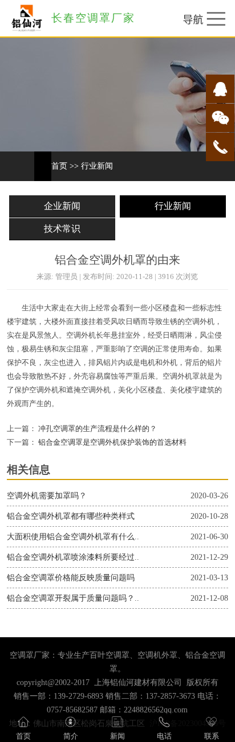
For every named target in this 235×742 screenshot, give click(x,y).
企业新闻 (62, 206)
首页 (59, 166)
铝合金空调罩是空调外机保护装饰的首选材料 (112, 442)
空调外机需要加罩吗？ (47, 495)
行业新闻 (97, 166)
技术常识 (62, 228)
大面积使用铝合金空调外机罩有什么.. (73, 536)
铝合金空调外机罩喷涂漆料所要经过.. (73, 557)
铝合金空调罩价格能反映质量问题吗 (71, 577)
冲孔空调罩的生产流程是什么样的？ (97, 429)
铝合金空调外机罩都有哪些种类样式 (71, 516)
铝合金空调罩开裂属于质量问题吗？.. (73, 598)
